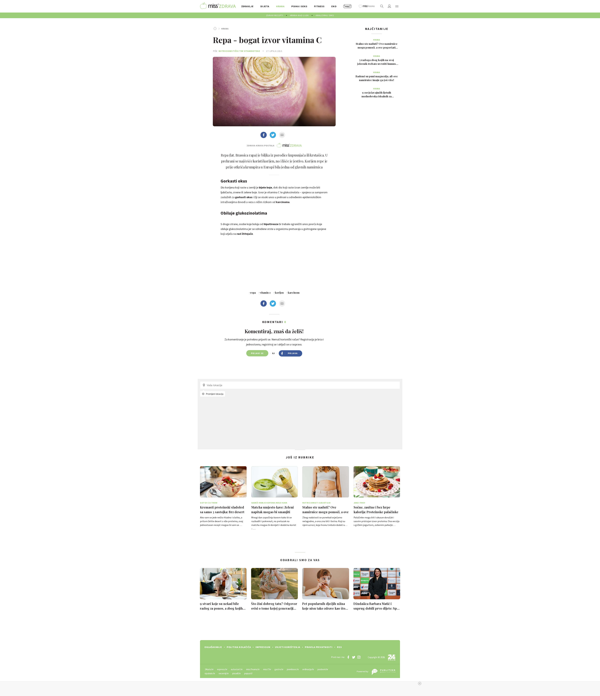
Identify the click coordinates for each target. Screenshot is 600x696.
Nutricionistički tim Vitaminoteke (239, 51)
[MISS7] (347, 6)
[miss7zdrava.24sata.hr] (218, 6)
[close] (419, 683)
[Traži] (382, 6)
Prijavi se (257, 353)
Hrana (224, 28)
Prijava (293, 353)
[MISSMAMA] (367, 6)
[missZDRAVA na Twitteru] (353, 657)
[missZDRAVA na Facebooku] (348, 657)
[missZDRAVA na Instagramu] (359, 657)
